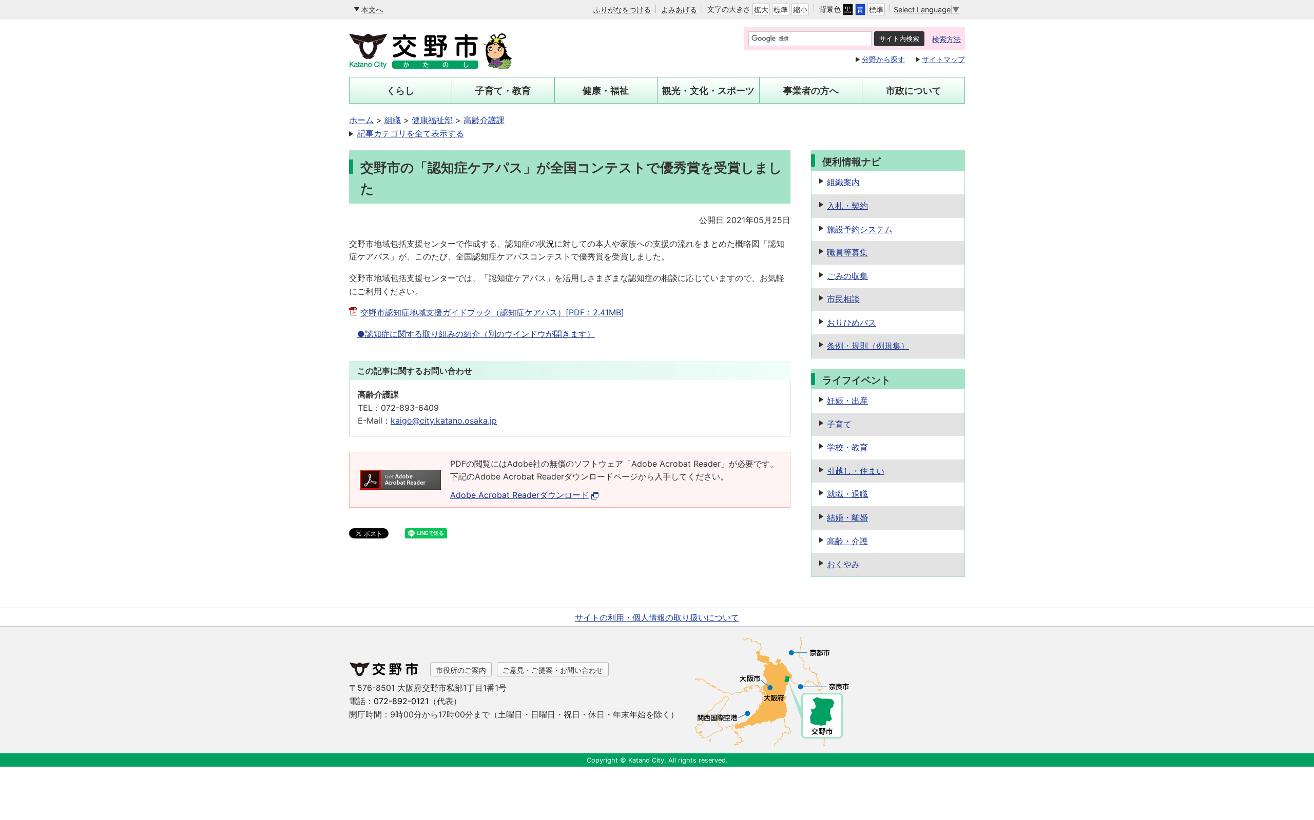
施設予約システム (860, 229)
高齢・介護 (847, 541)
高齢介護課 (484, 120)
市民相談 (843, 299)
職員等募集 (847, 252)
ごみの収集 (847, 276)
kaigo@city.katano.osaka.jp (444, 420)
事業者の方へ (811, 90)
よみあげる (679, 9)
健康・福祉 (606, 90)
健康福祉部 (432, 120)
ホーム (361, 120)
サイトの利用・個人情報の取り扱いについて (657, 617)
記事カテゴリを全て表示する (410, 133)
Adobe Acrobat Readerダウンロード (519, 495)
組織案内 (843, 182)
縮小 (800, 9)
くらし (400, 90)
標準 (781, 9)
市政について (913, 90)
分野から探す (883, 59)
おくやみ (843, 564)
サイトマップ (943, 59)
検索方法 (946, 39)
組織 (392, 120)
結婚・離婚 (847, 517)
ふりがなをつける (622, 9)
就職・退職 (847, 494)
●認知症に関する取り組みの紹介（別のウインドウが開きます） (476, 334)
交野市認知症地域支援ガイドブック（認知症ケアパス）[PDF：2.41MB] (492, 312)
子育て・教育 (503, 90)
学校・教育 (847, 447)
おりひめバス (851, 322)
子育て (839, 424)
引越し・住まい (855, 471)
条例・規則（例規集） (868, 346)
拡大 (761, 9)
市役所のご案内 (461, 670)
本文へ (372, 9)
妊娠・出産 (847, 400)
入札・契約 (847, 206)
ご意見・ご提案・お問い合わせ (553, 670)
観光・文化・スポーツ (708, 90)
